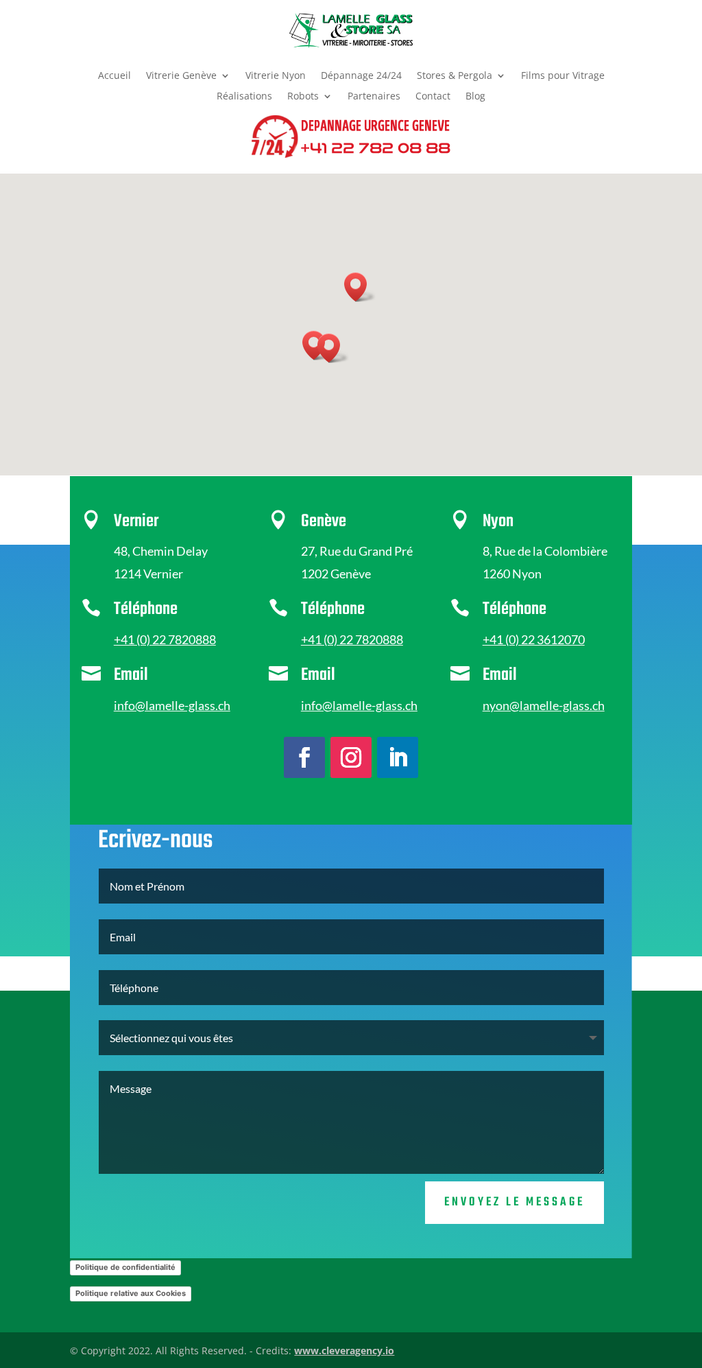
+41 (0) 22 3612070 (534, 639)
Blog (475, 96)
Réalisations (244, 96)
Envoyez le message (514, 1202)
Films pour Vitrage (563, 76)
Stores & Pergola (454, 76)
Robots (303, 96)
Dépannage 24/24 (361, 76)
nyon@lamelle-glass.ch (544, 705)
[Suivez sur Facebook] (304, 757)
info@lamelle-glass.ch (172, 705)
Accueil (114, 76)
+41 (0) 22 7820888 (165, 639)
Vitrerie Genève (181, 76)
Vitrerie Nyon (275, 76)
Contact (432, 96)
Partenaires (374, 96)
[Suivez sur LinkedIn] (397, 757)
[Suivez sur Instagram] (351, 757)
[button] (333, 348)
